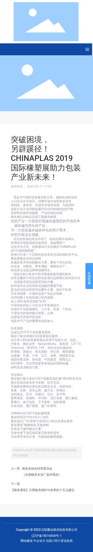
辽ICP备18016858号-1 (46, 535)
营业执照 (67, 540)
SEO (57, 540)
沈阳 (49, 540)
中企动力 (39, 540)
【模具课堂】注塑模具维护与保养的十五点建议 (42, 490)
